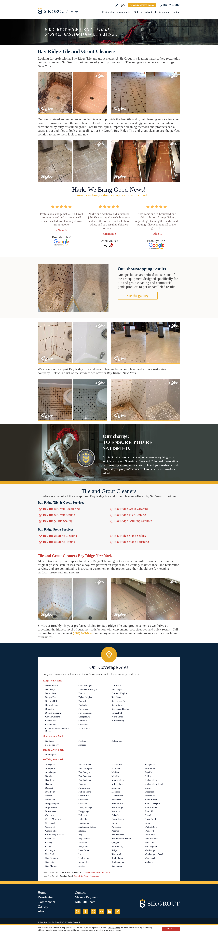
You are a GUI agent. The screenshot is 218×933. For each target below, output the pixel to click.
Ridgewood (117, 741)
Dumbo (81, 693)
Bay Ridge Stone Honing (59, 541)
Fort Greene (83, 709)
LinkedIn (109, 911)
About (148, 12)
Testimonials (162, 12)
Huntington (50, 754)
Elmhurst (49, 741)
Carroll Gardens (52, 716)
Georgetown (84, 716)
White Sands (117, 716)
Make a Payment (86, 897)
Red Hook (116, 697)
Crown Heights (85, 685)
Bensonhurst (51, 693)
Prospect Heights (119, 693)
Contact (176, 12)
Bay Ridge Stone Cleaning (60, 535)
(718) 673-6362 (170, 5)
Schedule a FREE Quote (142, 5)
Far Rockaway (52, 745)
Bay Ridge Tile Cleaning (130, 514)
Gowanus (82, 720)
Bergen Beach (51, 697)
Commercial (124, 12)
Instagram (77, 911)
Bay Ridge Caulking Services (133, 520)
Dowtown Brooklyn (87, 689)
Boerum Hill (51, 701)
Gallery (138, 12)
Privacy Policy (114, 927)
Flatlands (82, 705)
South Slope (117, 705)
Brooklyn (49, 709)
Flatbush (82, 701)
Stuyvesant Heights (120, 709)
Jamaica (82, 745)
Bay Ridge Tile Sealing (58, 520)
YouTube (101, 911)
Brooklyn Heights (53, 713)
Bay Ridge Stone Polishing (131, 541)
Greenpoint (83, 724)
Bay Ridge (50, 689)
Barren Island (51, 685)
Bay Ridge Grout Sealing (59, 514)
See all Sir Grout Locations (86, 876)
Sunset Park (117, 713)
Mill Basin (116, 685)
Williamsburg (118, 720)
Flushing (82, 741)
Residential (108, 12)
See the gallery (137, 296)
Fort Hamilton (84, 713)
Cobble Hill (50, 724)
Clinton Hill (50, 720)
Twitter (93, 911)
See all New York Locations (97, 872)
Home (42, 892)
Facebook (85, 911)
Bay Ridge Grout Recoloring (61, 508)
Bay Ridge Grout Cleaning (131, 508)
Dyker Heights (85, 697)
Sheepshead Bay (119, 701)
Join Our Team (85, 902)
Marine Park (84, 728)
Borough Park (51, 705)
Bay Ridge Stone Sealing (130, 535)
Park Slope (116, 689)
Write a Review (116, 5)
